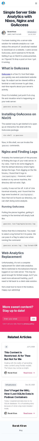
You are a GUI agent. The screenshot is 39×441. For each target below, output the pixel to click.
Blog (20, 430)
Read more (28, 373)
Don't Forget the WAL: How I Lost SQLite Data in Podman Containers (19, 394)
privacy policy (29, 324)
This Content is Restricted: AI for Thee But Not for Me (17, 356)
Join (33, 319)
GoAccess (6, 74)
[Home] (3, 3)
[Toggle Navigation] (36, 3)
